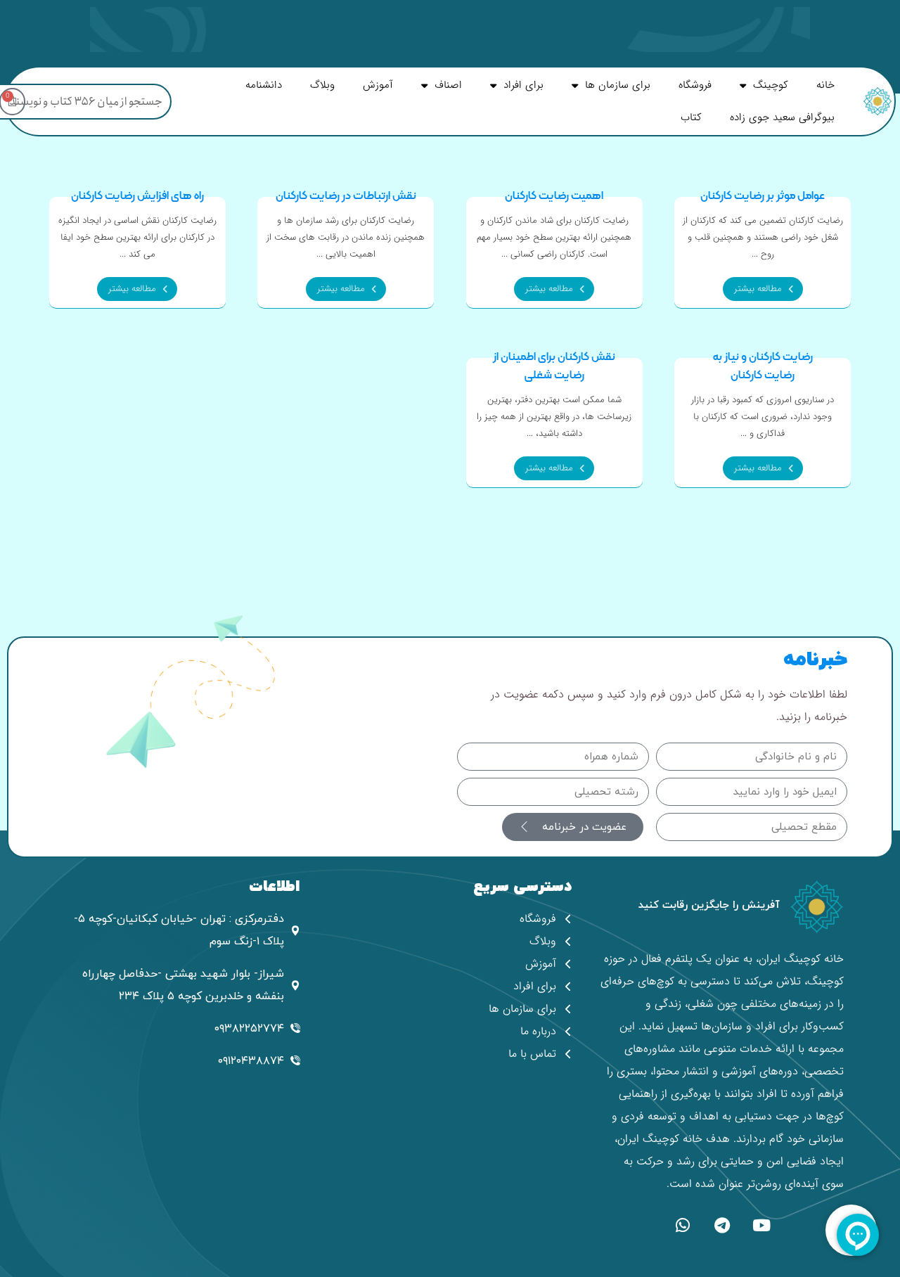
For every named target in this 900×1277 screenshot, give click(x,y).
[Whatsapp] (683, 1225)
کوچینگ (770, 85)
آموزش (378, 85)
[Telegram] (722, 1225)
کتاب (691, 117)
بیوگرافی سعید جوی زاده (782, 117)
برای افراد (523, 85)
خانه (825, 85)
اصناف (448, 85)
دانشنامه (263, 85)
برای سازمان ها (617, 85)
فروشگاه (695, 85)
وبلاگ (322, 85)
